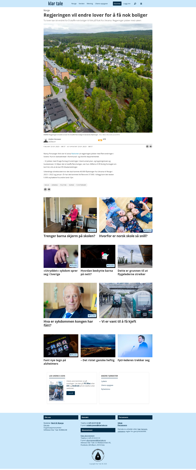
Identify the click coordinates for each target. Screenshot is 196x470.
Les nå (70, 393)
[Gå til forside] (55, 4)
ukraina (55, 185)
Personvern (122, 425)
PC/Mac (87, 383)
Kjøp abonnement (87, 436)
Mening (90, 3)
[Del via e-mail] (150, 146)
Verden (81, 3)
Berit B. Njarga (57, 423)
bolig (47, 185)
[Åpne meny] (141, 3)
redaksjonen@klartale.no (96, 425)
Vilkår (120, 423)
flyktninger (81, 185)
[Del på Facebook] (147, 146)
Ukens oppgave (101, 3)
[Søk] (135, 3)
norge (71, 185)
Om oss (46, 425)
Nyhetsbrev (105, 389)
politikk (63, 185)
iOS (67, 386)
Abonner (117, 3)
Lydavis (104, 381)
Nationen (75, 153)
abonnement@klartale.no (96, 440)
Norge (73, 3)
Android (75, 386)
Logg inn (126, 3)
